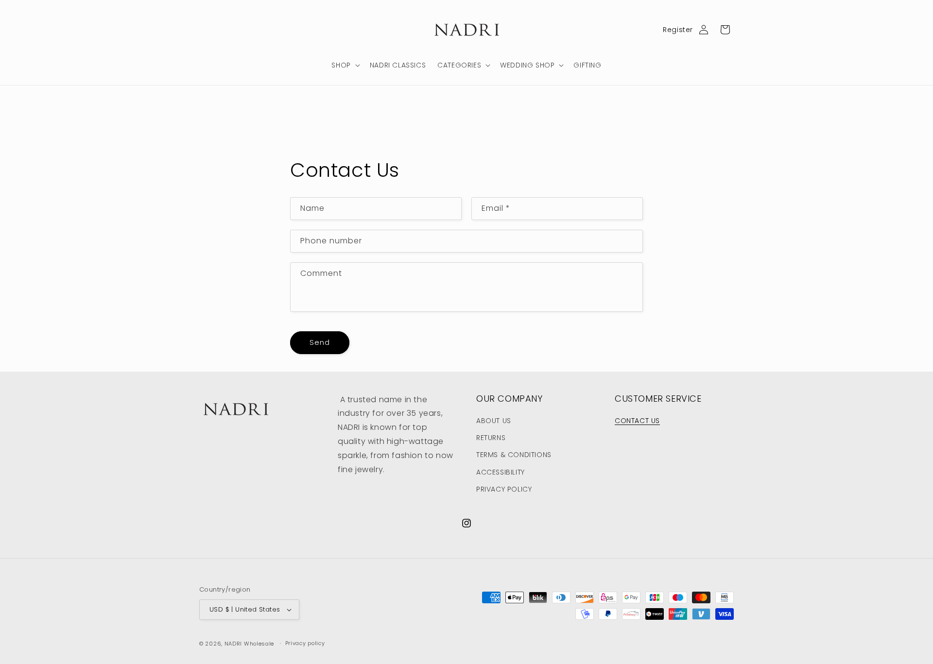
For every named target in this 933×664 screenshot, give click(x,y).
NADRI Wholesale (250, 643)
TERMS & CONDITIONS (514, 455)
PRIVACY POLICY (504, 489)
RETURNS (490, 438)
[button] (344, 65)
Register (678, 29)
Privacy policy (305, 643)
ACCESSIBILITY (500, 472)
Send (320, 342)
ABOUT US (493, 421)
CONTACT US (637, 421)
